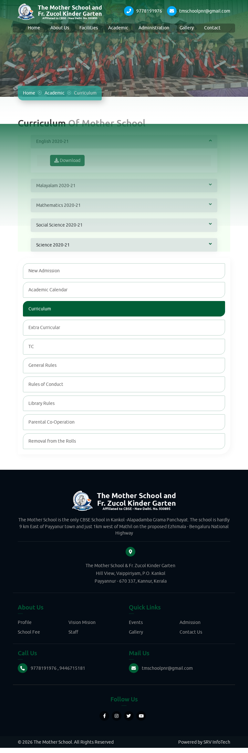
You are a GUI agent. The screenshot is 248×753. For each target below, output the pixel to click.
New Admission (44, 270)
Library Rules (41, 403)
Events (136, 622)
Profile (25, 622)
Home (34, 27)
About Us (59, 27)
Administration (154, 27)
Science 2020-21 (53, 244)
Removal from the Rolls (52, 441)
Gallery (187, 27)
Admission (190, 622)
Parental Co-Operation (51, 422)
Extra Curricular (44, 327)
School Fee (29, 632)
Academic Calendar (47, 289)
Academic (118, 27)
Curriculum (39, 308)
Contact (212, 27)
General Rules (42, 365)
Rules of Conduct (45, 384)
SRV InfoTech (216, 742)
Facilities (88, 27)
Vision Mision (82, 622)
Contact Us (191, 632)
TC (31, 346)
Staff (73, 632)
